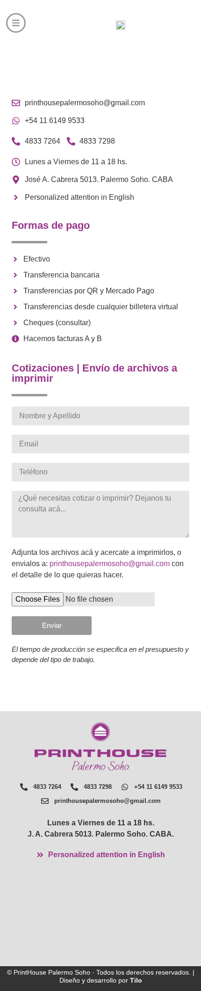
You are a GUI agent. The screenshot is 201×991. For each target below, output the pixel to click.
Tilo (136, 980)
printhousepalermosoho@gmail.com (111, 564)
